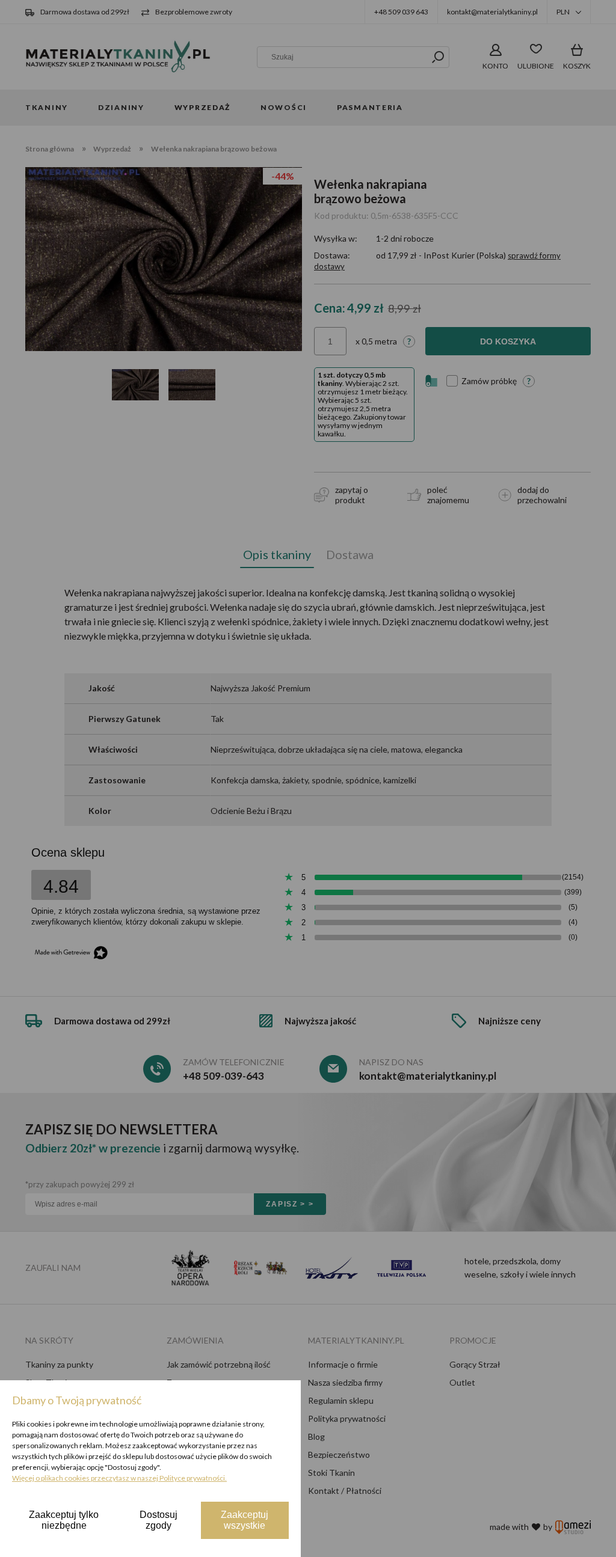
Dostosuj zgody (158, 1520)
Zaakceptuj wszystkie (244, 1520)
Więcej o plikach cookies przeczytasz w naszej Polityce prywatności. (119, 1477)
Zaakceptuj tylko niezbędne (64, 1520)
